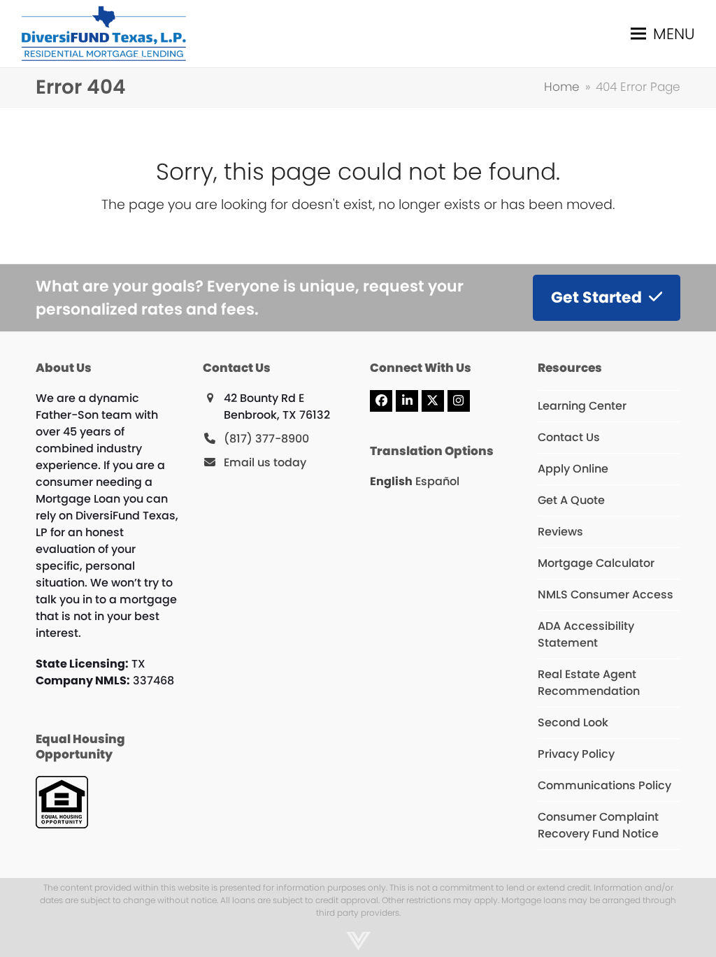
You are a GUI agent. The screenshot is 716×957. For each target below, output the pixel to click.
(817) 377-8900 (266, 439)
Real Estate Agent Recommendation (589, 682)
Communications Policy (604, 785)
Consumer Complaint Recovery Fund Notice (598, 825)
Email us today (265, 462)
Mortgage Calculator (596, 563)
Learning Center (582, 406)
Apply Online (573, 469)
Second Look (573, 722)
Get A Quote (571, 500)
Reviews (560, 532)
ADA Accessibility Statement (586, 634)
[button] (663, 33)
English (391, 481)
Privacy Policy (576, 754)
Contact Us (569, 437)
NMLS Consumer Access (605, 595)
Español (437, 481)
